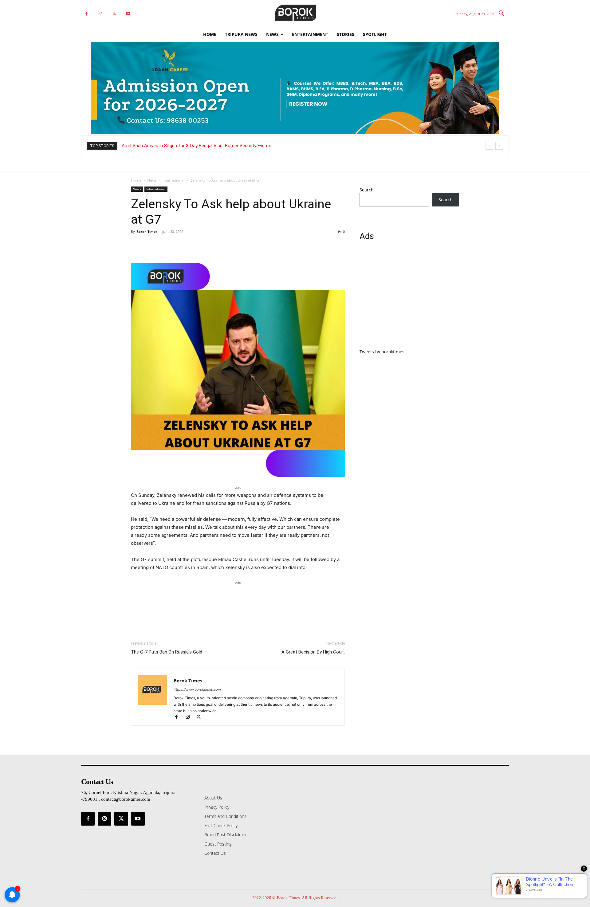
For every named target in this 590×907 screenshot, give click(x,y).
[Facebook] (86, 13)
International (173, 180)
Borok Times (146, 231)
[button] (501, 13)
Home (136, 180)
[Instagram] (100, 13)
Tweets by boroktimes (382, 352)
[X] (114, 13)
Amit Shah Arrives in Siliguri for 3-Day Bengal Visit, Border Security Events (196, 145)
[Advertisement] (409, 298)
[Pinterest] (165, 245)
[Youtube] (128, 13)
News (152, 180)
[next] (499, 146)
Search (367, 190)
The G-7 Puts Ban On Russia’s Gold (166, 652)
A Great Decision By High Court (313, 652)
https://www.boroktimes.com (197, 689)
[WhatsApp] (179, 245)
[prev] (489, 146)
